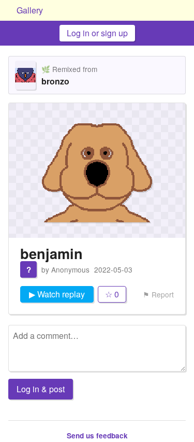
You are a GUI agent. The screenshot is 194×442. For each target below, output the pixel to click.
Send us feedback (97, 435)
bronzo (55, 81)
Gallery (30, 10)
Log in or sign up (97, 33)
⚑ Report (158, 294)
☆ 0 (112, 294)
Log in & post (41, 389)
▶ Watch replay (57, 294)
